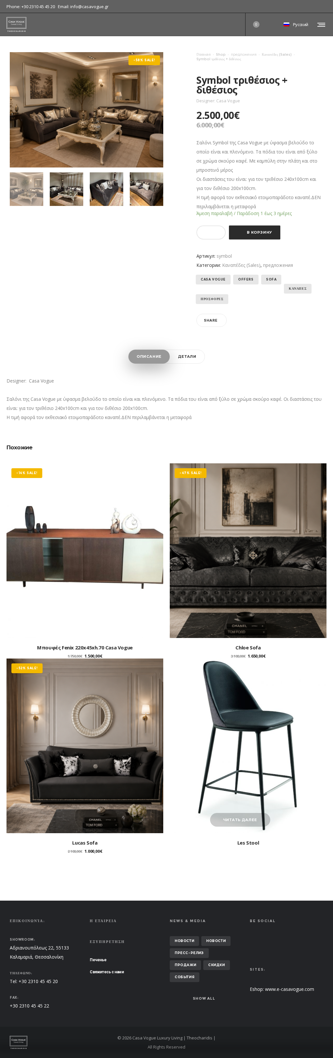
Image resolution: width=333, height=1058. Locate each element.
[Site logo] (16, 24)
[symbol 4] (146, 189)
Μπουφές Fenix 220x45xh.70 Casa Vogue (85, 647)
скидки (216, 965)
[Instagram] (326, 6)
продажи (185, 965)
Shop (221, 54)
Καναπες (298, 288)
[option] (27, 189)
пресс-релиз (189, 953)
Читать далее (240, 820)
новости (184, 941)
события (184, 977)
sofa (271, 279)
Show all (204, 998)
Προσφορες (212, 299)
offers (246, 279)
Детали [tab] (187, 356)
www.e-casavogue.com (289, 989)
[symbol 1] (27, 189)
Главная (203, 54)
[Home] (60, 1042)
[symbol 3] (107, 189)
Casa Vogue (213, 279)
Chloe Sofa (247, 647)
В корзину (259, 232)
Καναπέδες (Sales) (277, 54)
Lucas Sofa (84, 842)
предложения (244, 54)
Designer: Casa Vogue (30, 381)
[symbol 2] (67, 189)
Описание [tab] (149, 356)
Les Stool (248, 842)
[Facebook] (322, 6)
